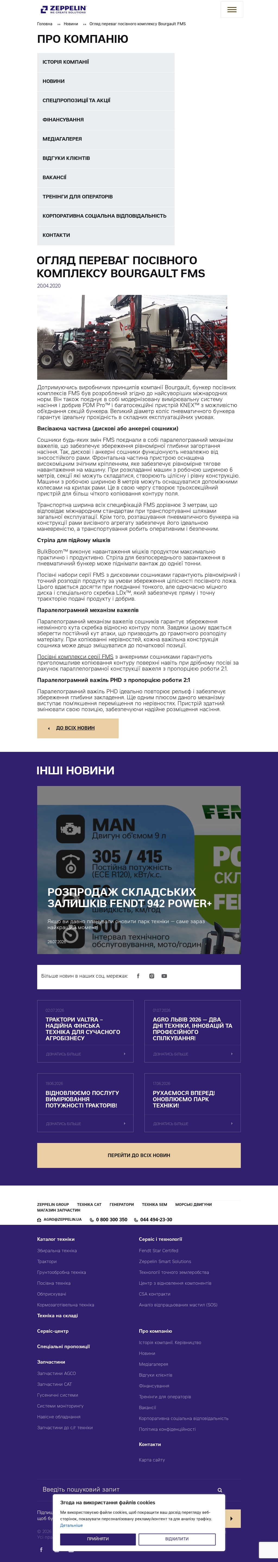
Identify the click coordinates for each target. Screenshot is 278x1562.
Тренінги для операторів (165, 1397)
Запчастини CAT (54, 1385)
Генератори (122, 1205)
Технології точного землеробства (174, 1273)
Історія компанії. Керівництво (170, 1343)
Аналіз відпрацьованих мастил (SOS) (178, 1305)
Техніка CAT (89, 1205)
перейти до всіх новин (139, 1156)
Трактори (47, 1262)
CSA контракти (154, 1294)
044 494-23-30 (156, 1220)
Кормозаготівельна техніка (65, 1305)
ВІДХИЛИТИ (177, 1539)
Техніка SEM (154, 1205)
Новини (71, 24)
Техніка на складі (57, 1316)
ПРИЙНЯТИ (98, 1539)
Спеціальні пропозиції (63, 1347)
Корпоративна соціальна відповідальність (184, 1419)
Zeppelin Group (53, 1205)
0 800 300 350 (111, 1220)
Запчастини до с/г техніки (65, 1428)
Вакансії (147, 1408)
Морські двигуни (193, 1205)
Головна (44, 24)
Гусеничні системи (57, 1395)
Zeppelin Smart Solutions (165, 1262)
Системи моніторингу (60, 1406)
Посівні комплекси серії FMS (75, 657)
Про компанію (155, 1331)
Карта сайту (152, 1460)
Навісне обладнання (59, 1417)
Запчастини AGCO (56, 1374)
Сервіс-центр (53, 1331)
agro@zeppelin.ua (63, 1220)
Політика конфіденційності (167, 1430)
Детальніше (71, 1526)
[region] (139, 1522)
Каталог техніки (56, 1240)
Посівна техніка (54, 1283)
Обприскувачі (51, 1294)
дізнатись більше (63, 1055)
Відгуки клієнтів (155, 1375)
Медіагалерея (153, 1365)
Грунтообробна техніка (61, 1273)
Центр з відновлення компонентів (175, 1283)
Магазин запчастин (58, 1211)
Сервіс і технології (160, 1240)
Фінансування (154, 1386)
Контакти (150, 1445)
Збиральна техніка (57, 1251)
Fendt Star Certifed (158, 1251)
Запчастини (51, 1362)
